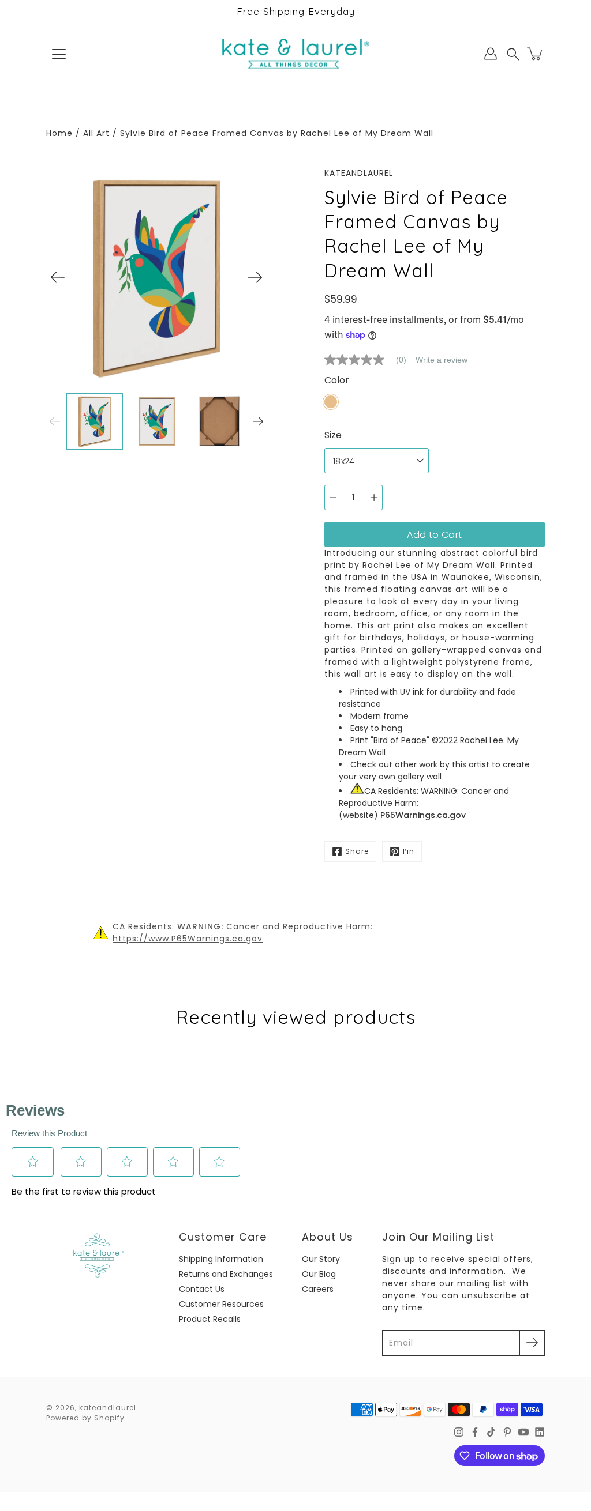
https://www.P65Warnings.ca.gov (188, 938)
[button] (513, 54)
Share (357, 851)
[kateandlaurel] (295, 53)
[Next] (255, 277)
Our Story (321, 1259)
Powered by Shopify (85, 1418)
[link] (370, 359)
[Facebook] (475, 1432)
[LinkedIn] (539, 1432)
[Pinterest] (507, 1432)
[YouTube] (523, 1432)
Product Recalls (210, 1319)
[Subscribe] (532, 1343)
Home (59, 133)
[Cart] (535, 53)
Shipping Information (221, 1259)
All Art (96, 133)
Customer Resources (221, 1304)
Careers (318, 1289)
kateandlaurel (107, 1407)
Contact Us (202, 1289)
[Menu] (59, 54)
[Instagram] (459, 1432)
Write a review (441, 360)
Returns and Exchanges (226, 1274)
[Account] (490, 53)
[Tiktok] (491, 1432)
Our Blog (319, 1274)
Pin (408, 851)
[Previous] (57, 277)
